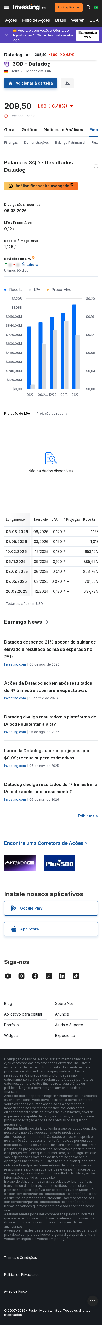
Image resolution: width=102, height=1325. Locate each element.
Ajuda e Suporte (69, 1025)
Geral (9, 129)
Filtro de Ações (36, 20)
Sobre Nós (64, 1003)
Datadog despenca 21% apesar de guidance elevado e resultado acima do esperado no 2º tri (50, 649)
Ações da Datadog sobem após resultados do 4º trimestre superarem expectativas (48, 686)
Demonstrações (36, 143)
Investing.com (15, 664)
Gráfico (29, 129)
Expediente (65, 1035)
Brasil (60, 20)
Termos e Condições (20, 1258)
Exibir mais (88, 816)
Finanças (11, 143)
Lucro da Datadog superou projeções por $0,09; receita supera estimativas (47, 754)
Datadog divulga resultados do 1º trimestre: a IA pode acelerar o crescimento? (50, 788)
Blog (8, 1003)
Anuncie (62, 1014)
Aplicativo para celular (23, 1014)
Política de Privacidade (21, 1275)
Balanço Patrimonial (70, 143)
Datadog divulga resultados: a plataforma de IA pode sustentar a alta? (50, 720)
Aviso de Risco (15, 1291)
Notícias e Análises (63, 129)
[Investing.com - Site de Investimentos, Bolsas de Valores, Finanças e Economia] (30, 7)
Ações (11, 20)
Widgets (11, 1035)
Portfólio (11, 1025)
